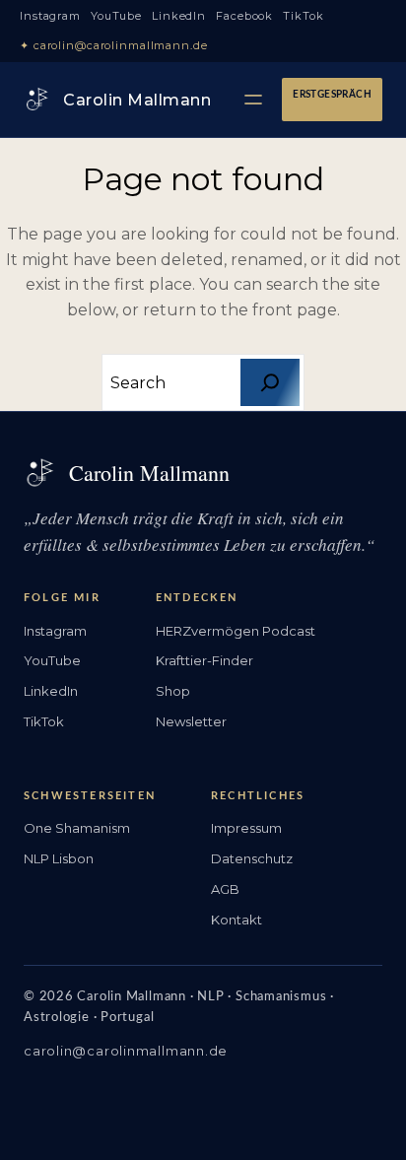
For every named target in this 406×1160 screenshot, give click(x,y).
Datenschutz (252, 858)
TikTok (303, 16)
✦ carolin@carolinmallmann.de (114, 45)
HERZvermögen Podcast (235, 631)
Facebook (244, 16)
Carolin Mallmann (137, 100)
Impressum (246, 828)
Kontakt (236, 919)
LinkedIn (179, 16)
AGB (225, 889)
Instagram (50, 16)
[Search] (270, 382)
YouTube (116, 16)
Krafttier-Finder (204, 660)
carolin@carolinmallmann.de (126, 1050)
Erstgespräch (332, 95)
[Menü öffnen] (253, 99)
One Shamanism (77, 828)
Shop (173, 691)
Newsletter (191, 721)
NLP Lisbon (59, 858)
